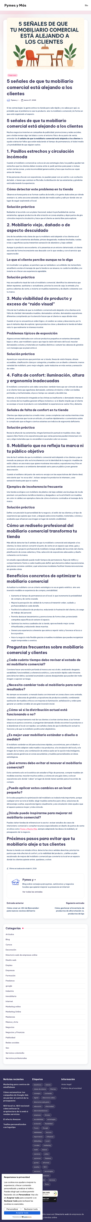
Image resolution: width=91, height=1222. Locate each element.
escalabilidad (38, 1119)
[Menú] (86, 5)
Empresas (12, 75)
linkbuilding (37, 1141)
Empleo (9, 965)
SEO (45, 1167)
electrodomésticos (40, 1111)
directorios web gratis (41, 1102)
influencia (50, 1137)
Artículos (10, 934)
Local (47, 1141)
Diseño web (11, 960)
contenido (48, 1093)
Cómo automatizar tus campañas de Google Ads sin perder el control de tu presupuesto (15, 1096)
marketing (47, 1145)
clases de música (40, 1089)
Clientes (53, 1089)
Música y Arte (12, 1022)
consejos (37, 1093)
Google (45, 1128)
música (44, 1150)
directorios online (49, 1098)
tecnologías (49, 1171)
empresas (37, 1115)
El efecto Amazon (12, 1119)
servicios (37, 1171)
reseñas (36, 1167)
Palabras (48, 1158)
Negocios (10, 1027)
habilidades (38, 1132)
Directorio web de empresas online (21, 955)
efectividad (50, 1106)
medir (36, 1150)
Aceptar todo (22, 1213)
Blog (8, 939)
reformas (46, 1163)
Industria (10, 991)
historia (48, 1132)
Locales (37, 1145)
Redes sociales (12, 1042)
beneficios (37, 1085)
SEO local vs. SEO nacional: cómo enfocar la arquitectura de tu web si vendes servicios (16, 1110)
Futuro (36, 1128)
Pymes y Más (15, 5)
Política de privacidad (71, 1088)
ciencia (48, 1085)
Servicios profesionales (16, 1058)
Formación (10, 975)
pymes (36, 1163)
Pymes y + (29, 879)
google (9, 986)
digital (36, 1098)
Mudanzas (10, 1017)
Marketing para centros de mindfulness (16, 1085)
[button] (32, 892)
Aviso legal (66, 1084)
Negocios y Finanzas (15, 1032)
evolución (37, 1124)
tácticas (52, 1180)
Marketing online (13, 1006)
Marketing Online (13, 1011)
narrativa (37, 1154)
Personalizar (12, 1209)
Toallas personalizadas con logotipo (14, 1125)
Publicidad (10, 1037)
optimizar (37, 1158)
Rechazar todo (31, 1209)
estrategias (51, 1119)
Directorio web (62, 1214)
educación (37, 1106)
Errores (47, 1115)
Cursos (9, 944)
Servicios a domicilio (15, 1053)
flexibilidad (48, 1124)
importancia (38, 1137)
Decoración (11, 950)
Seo (7, 1048)
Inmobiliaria (11, 996)
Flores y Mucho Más (28, 829)
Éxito (47, 1184)
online (46, 1154)
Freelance (10, 981)
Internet (9, 1001)
